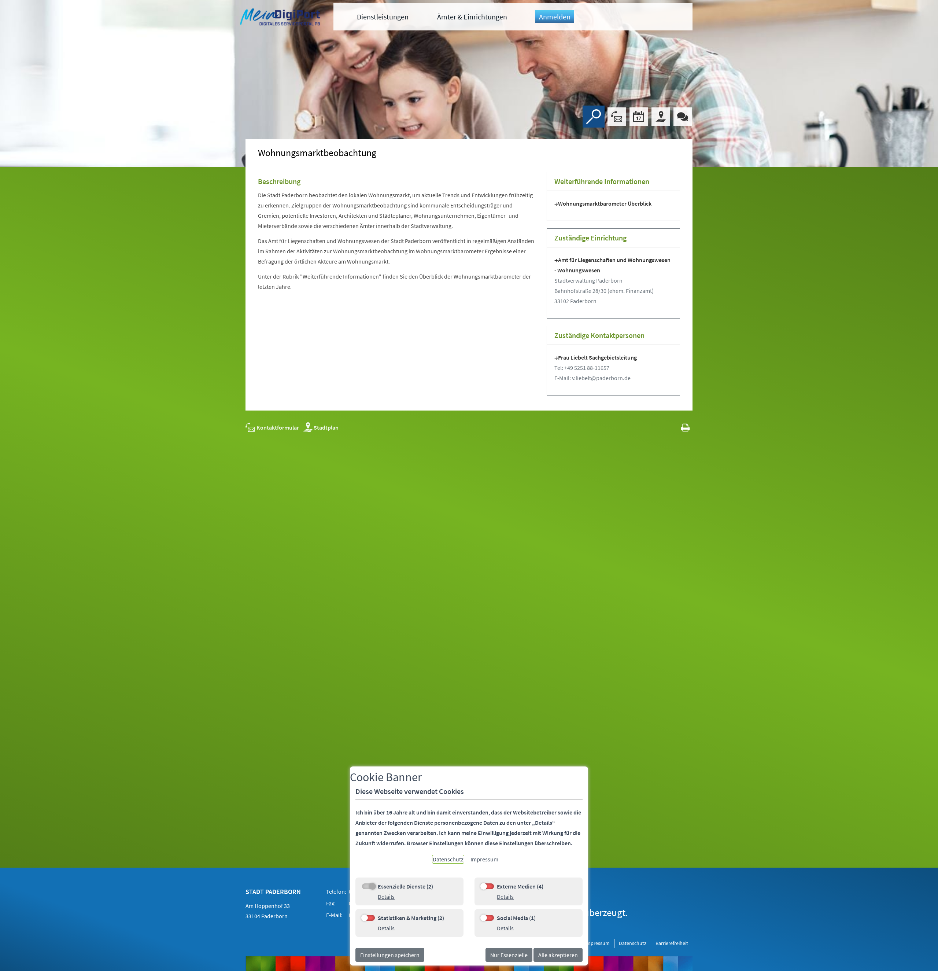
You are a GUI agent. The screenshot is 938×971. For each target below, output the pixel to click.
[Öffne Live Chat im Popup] (682, 116)
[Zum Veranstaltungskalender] (638, 116)
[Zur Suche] (594, 117)
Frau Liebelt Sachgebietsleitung (597, 357)
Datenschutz (632, 943)
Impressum (597, 943)
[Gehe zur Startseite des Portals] (281, 17)
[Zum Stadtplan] (660, 116)
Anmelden (554, 16)
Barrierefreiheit (672, 943)
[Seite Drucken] (685, 427)
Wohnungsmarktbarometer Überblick (604, 203)
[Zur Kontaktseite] (617, 116)
